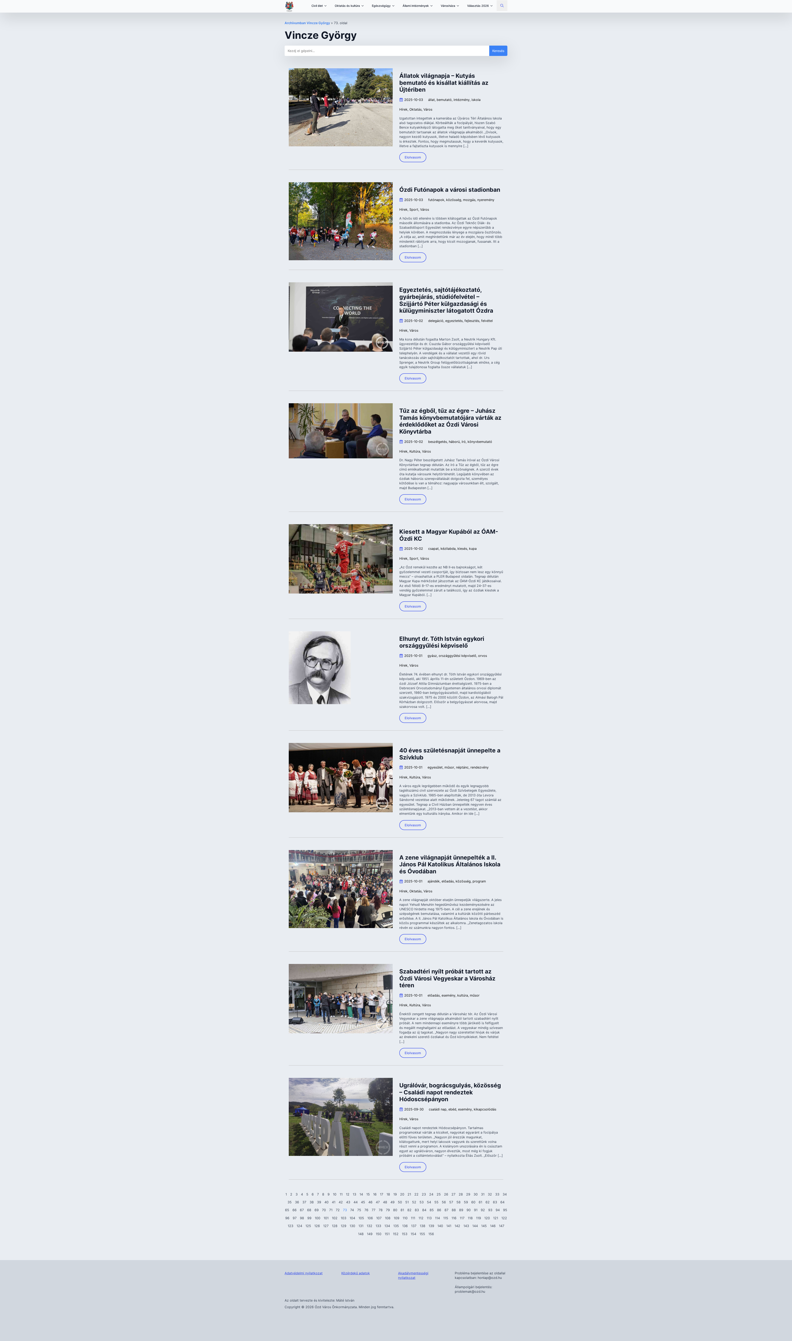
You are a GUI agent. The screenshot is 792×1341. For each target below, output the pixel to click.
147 (501, 1226)
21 (409, 1194)
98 (302, 1218)
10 (334, 1194)
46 (370, 1202)
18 (388, 1194)
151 (387, 1234)
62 (488, 1202)
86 (439, 1210)
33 (497, 1194)
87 (446, 1210)
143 (466, 1226)
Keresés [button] (498, 51)
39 (319, 1202)
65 (287, 1210)
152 (395, 1234)
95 (505, 1210)
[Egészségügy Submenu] (394, 5)
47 (378, 1202)
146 (493, 1226)
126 (317, 1226)
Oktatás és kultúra (347, 5)
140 (440, 1226)
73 (345, 1210)
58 (458, 1202)
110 (405, 1218)
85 (432, 1210)
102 (334, 1218)
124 (299, 1226)
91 (475, 1210)
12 (347, 1194)
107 (379, 1218)
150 (378, 1234)
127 (326, 1226)
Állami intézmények (416, 5)
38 (312, 1202)
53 (422, 1202)
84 (424, 1210)
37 (304, 1202)
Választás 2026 (478, 5)
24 (431, 1194)
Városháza (448, 5)
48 (385, 1202)
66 (294, 1210)
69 (317, 1210)
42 (341, 1202)
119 (478, 1218)
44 (356, 1202)
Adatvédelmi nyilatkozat (304, 1273)
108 (387, 1218)
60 (473, 1202)
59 (466, 1202)
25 (439, 1194)
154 (413, 1234)
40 (326, 1202)
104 (352, 1218)
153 (404, 1234)
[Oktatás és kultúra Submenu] (364, 5)
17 (381, 1194)
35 (290, 1202)
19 (395, 1194)
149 (369, 1234)
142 (457, 1226)
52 (414, 1202)
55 (436, 1202)
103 (343, 1218)
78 (381, 1210)
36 (297, 1202)
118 (470, 1218)
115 (445, 1218)
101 (326, 1218)
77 (373, 1210)
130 (352, 1226)
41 (333, 1202)
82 (409, 1210)
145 (484, 1226)
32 (490, 1194)
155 (422, 1234)
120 (487, 1218)
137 (413, 1226)
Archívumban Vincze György (307, 23)
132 (369, 1226)
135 (396, 1226)
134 (387, 1226)
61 (480, 1202)
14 (361, 1194)
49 (392, 1202)
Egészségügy (381, 5)
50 (400, 1202)
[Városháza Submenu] (459, 5)
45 (363, 1202)
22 (416, 1194)
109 (396, 1218)
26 (446, 1194)
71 (330, 1210)
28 (461, 1194)
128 (334, 1226)
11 (341, 1194)
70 (324, 1210)
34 (505, 1194)
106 (370, 1218)
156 (431, 1234)
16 (375, 1194)
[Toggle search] (502, 5)
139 (431, 1226)
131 (360, 1226)
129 (343, 1226)
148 (361, 1234)
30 (476, 1194)
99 (309, 1218)
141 (448, 1226)
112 (420, 1218)
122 (504, 1218)
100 (317, 1218)
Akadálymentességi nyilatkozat (413, 1275)
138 (422, 1226)
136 (405, 1226)
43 (348, 1202)
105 (361, 1218)
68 (309, 1210)
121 (495, 1218)
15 (368, 1194)
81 (402, 1210)
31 (482, 1194)
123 (290, 1226)
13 (354, 1194)
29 (468, 1194)
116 (453, 1218)
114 (437, 1218)
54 (429, 1202)
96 (287, 1218)
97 (295, 1218)
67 (302, 1210)
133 (378, 1226)
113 (429, 1218)
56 (444, 1202)
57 (451, 1202)
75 (359, 1210)
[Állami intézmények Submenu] (433, 5)
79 (388, 1210)
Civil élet (317, 5)
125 (308, 1226)
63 (495, 1202)
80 (395, 1210)
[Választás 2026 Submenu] (493, 5)
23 (424, 1194)
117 (462, 1218)
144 (475, 1226)
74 (352, 1210)
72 (338, 1210)
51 (407, 1202)
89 (461, 1210)
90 (469, 1210)
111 (413, 1218)
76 (366, 1210)
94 (498, 1210)
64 (502, 1202)
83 (417, 1210)
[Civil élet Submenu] (327, 5)
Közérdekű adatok (355, 1273)
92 (483, 1210)
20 (402, 1194)
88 (454, 1210)
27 (453, 1194)
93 (490, 1210)
